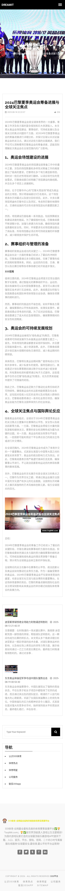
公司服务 (13, 777)
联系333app (15, 784)
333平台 (54, 876)
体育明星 (13, 770)
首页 (7, 53)
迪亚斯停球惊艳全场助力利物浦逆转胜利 (26, 622)
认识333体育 (15, 756)
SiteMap (42, 885)
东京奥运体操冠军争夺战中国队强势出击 (26, 678)
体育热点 (13, 763)
